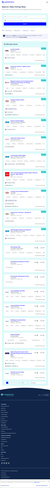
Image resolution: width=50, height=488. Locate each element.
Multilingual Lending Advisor (18, 320)
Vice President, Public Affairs (18, 155)
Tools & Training (4, 414)
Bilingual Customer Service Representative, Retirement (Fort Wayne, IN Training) (22, 82)
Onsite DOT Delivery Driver (18, 138)
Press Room (3, 460)
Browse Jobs (3, 410)
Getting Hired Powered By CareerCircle (8, 433)
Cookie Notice (36, 482)
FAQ (2, 447)
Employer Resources (5, 458)
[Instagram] (4, 463)
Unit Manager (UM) (15, 247)
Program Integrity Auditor (17, 99)
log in (14, 35)
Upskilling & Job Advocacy (5, 437)
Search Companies (4, 412)
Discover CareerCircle (5, 406)
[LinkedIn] (6, 463)
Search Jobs (3, 408)
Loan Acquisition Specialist (18, 290)
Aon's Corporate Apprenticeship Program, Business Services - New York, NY (24, 173)
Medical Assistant (15, 334)
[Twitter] (9, 463)
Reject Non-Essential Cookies (42, 485)
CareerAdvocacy (4, 441)
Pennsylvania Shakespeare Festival (20, 261)
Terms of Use (3, 472)
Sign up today (23, 37)
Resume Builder (5, 416)
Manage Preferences (5, 479)
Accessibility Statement (5, 477)
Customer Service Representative (19, 191)
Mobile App (4, 422)
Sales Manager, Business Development (21, 229)
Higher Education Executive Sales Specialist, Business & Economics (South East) (21, 353)
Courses (3, 418)
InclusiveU (3, 431)
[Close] (48, 481)
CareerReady (3, 439)
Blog (2, 454)
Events (2, 456)
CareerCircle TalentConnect (6, 429)
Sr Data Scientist (15, 49)
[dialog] (25, 483)
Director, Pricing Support (17, 120)
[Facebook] (2, 463)
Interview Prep (4, 420)
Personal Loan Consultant (17, 372)
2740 (22, 382)
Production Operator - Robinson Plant (20, 66)
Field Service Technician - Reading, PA (21, 212)
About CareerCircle (4, 445)
